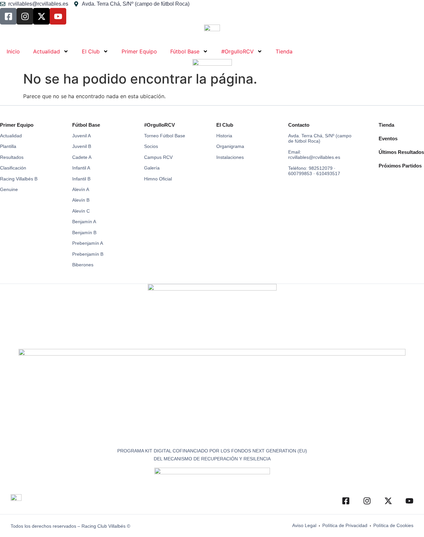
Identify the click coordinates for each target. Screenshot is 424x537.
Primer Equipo (139, 51)
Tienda (284, 51)
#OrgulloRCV (237, 51)
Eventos (388, 138)
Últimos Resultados (401, 152)
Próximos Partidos (400, 165)
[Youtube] (58, 16)
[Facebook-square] (8, 16)
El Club (91, 51)
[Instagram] (25, 16)
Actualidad (46, 51)
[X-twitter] (41, 16)
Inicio (13, 51)
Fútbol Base (184, 51)
